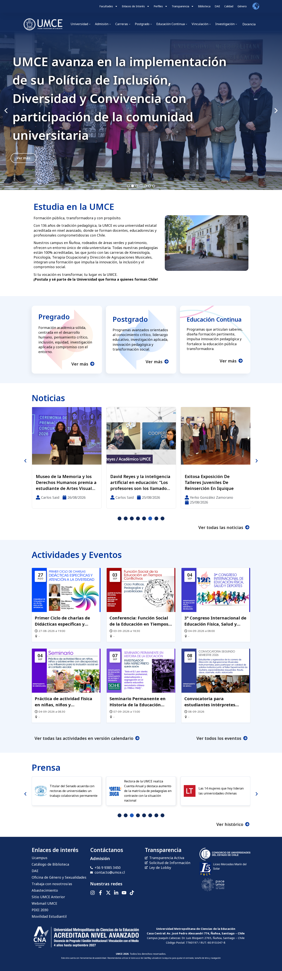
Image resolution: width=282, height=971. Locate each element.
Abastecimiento (45, 890)
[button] (141, 110)
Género (242, 6)
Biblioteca (204, 6)
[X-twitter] (108, 892)
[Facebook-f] (100, 892)
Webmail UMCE (44, 903)
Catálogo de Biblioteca (50, 864)
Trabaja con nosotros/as (52, 883)
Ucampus (39, 857)
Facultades (106, 6)
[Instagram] (92, 892)
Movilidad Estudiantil (49, 916)
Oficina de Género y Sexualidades (59, 877)
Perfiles (158, 6)
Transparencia (180, 6)
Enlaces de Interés (133, 6)
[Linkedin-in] (116, 892)
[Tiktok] (131, 892)
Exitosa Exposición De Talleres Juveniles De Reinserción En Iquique (137, 482)
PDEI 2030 (40, 910)
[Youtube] (124, 892)
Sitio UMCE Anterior (48, 897)
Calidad (228, 6)
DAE (217, 6)
